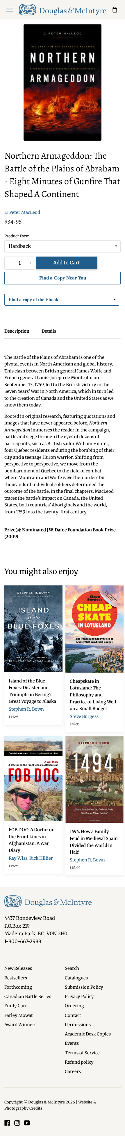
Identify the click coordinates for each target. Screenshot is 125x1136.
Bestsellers (15, 978)
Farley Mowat (18, 1015)
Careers (73, 1071)
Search (72, 968)
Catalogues (76, 978)
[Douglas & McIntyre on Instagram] (17, 1123)
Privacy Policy (79, 996)
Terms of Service (82, 1053)
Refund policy (79, 1062)
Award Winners (20, 1024)
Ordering (74, 1005)
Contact (73, 1015)
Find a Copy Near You (62, 278)
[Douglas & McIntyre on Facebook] (7, 1123)
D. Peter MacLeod (22, 212)
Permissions (78, 1024)
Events (72, 1043)
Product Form (17, 236)
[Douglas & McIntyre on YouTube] (27, 1123)
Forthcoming (18, 987)
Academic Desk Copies (88, 1034)
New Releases (18, 968)
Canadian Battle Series (27, 996)
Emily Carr (15, 1005)
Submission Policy (84, 987)
